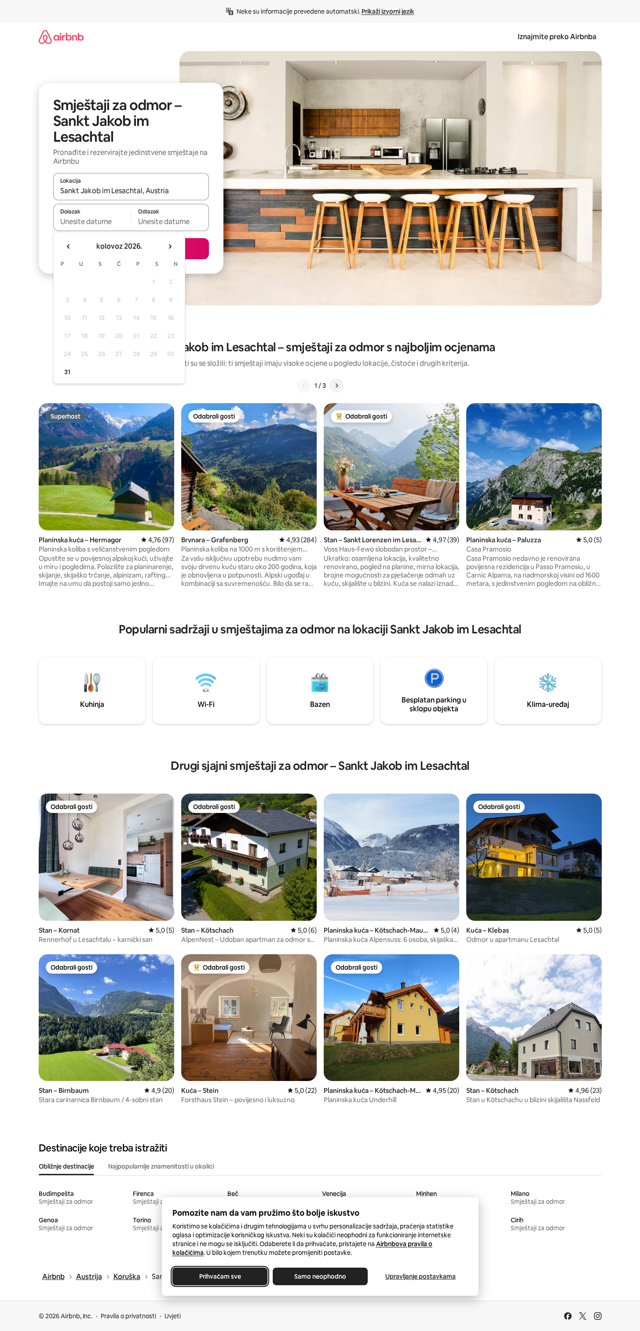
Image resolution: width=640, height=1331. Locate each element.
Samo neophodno (320, 1276)
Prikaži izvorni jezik (388, 11)
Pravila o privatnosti (128, 1316)
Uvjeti (173, 1316)
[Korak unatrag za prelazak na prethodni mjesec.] (68, 246)
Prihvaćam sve (220, 1276)
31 (67, 372)
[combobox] (131, 190)
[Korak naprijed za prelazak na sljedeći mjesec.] (169, 246)
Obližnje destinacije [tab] (66, 1166)
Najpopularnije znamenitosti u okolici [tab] (161, 1166)
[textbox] (92, 221)
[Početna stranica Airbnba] (61, 37)
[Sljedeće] (336, 386)
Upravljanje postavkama (420, 1276)
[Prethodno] (304, 386)
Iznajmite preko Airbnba (557, 36)
